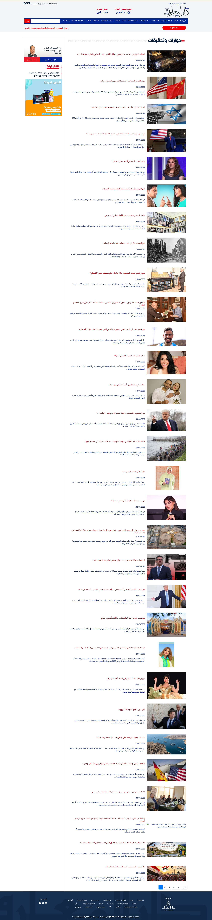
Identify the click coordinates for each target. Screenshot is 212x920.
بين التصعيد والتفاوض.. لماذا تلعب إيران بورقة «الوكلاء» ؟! (121, 413)
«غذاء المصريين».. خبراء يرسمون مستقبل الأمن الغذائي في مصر (118, 791)
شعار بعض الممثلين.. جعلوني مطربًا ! (129, 355)
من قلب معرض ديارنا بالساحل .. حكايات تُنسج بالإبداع (123, 618)
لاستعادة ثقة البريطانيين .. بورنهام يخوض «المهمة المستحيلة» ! (119, 560)
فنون (89, 20)
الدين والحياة (133, 20)
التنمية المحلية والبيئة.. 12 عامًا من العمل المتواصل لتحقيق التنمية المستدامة (112, 842)
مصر (176, 20)
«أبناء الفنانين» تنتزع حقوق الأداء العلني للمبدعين (125, 215)
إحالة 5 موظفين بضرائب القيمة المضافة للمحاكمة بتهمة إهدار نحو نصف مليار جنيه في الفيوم (109, 819)
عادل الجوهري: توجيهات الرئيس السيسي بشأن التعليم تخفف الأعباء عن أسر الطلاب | (63, 28)
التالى (184, 887)
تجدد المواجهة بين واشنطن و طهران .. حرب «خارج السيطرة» (120, 737)
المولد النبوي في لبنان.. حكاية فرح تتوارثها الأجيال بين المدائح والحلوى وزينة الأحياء (111, 54)
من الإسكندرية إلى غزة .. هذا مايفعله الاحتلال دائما (124, 243)
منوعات (96, 20)
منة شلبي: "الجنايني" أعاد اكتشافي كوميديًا (127, 384)
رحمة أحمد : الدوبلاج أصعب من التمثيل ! (128, 161)
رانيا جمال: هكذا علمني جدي (133, 471)
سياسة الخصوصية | (50, 3)
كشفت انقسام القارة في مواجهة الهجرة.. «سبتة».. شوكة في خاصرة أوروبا (115, 441)
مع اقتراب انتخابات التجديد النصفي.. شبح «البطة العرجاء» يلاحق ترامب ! (115, 133)
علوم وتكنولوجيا (78, 20)
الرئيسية (182, 21)
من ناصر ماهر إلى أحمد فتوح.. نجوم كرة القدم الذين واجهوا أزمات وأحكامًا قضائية (112, 329)
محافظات (155, 20)
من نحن (78, 907)
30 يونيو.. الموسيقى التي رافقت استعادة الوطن (125, 866)
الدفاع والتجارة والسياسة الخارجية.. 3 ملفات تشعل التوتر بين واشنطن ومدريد (114, 763)
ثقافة (124, 20)
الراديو (118, 907)
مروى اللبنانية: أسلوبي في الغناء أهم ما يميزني (126, 678)
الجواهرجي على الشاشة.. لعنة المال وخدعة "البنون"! (124, 188)
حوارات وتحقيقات (131, 907)
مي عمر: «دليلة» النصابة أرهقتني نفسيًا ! (128, 500)
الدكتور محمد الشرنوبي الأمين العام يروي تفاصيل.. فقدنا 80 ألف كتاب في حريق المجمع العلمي (109, 303)
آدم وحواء (88, 907)
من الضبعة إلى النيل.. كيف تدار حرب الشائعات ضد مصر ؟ (52, 50)
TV (110, 907)
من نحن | (34, 3)
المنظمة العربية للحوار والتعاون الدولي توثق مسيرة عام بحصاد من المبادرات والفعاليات (109, 647)
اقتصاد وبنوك (166, 20)
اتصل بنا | (40, 3)
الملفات (66, 20)
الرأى (76, 904)
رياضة (117, 20)
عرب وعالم (144, 20)
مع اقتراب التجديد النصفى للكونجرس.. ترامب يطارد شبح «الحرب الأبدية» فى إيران (112, 589)
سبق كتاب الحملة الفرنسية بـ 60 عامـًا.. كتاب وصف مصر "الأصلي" (117, 273)
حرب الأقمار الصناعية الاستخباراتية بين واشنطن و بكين (122, 80)
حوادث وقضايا (107, 20)
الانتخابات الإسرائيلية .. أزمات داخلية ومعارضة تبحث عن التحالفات (118, 107)
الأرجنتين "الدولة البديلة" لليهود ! (131, 709)
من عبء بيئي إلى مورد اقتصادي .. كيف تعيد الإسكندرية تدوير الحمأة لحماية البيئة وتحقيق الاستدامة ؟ (108, 531)
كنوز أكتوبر (101, 907)
